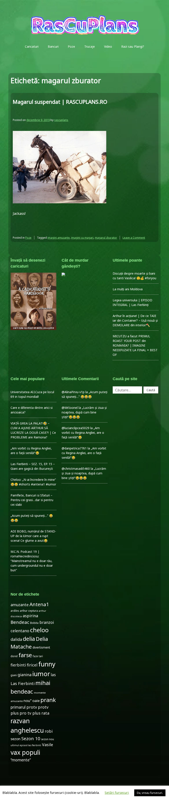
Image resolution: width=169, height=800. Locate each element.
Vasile (47, 744)
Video (108, 46)
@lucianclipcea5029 (75, 428)
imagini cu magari (82, 238)
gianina (24, 674)
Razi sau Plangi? (132, 46)
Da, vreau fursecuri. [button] (150, 793)
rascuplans (61, 120)
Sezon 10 (30, 738)
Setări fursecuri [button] (117, 792)
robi (49, 731)
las (53, 674)
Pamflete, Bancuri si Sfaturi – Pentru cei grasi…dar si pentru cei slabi (32, 500)
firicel (32, 665)
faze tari (38, 656)
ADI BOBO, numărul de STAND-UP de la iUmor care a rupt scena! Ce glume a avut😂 (33, 536)
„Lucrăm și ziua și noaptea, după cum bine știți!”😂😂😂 (84, 412)
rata (45, 713)
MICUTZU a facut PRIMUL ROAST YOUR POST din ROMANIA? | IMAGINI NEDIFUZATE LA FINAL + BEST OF (135, 345)
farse (25, 655)
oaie (36, 700)
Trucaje (89, 46)
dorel (14, 656)
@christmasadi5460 (76, 468)
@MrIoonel (70, 408)
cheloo (39, 630)
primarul (18, 707)
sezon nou (47, 739)
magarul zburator (106, 238)
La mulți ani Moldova (128, 289)
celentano (20, 630)
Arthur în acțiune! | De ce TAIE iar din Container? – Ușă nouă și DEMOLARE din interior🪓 (135, 320)
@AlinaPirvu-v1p (73, 392)
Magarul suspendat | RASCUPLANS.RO (60, 101)
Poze (71, 46)
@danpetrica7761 (74, 448)
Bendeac (20, 622)
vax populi (25, 752)
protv (31, 707)
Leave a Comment (134, 238)
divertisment (41, 647)
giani (14, 675)
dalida (16, 639)
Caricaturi (32, 46)
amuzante (20, 604)
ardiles (15, 610)
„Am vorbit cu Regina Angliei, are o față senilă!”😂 (83, 432)
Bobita (34, 623)
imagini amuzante (59, 238)
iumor (41, 673)
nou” (27, 700)
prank (48, 700)
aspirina (30, 615)
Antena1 (39, 604)
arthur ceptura (29, 611)
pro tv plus (30, 713)
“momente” (21, 759)
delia (29, 638)
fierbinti (18, 665)
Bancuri (53, 46)
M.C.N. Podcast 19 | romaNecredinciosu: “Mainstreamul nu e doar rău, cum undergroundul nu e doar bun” (32, 560)
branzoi (46, 622)
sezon (15, 738)
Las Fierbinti (23, 683)
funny (46, 664)
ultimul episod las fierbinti (26, 745)
